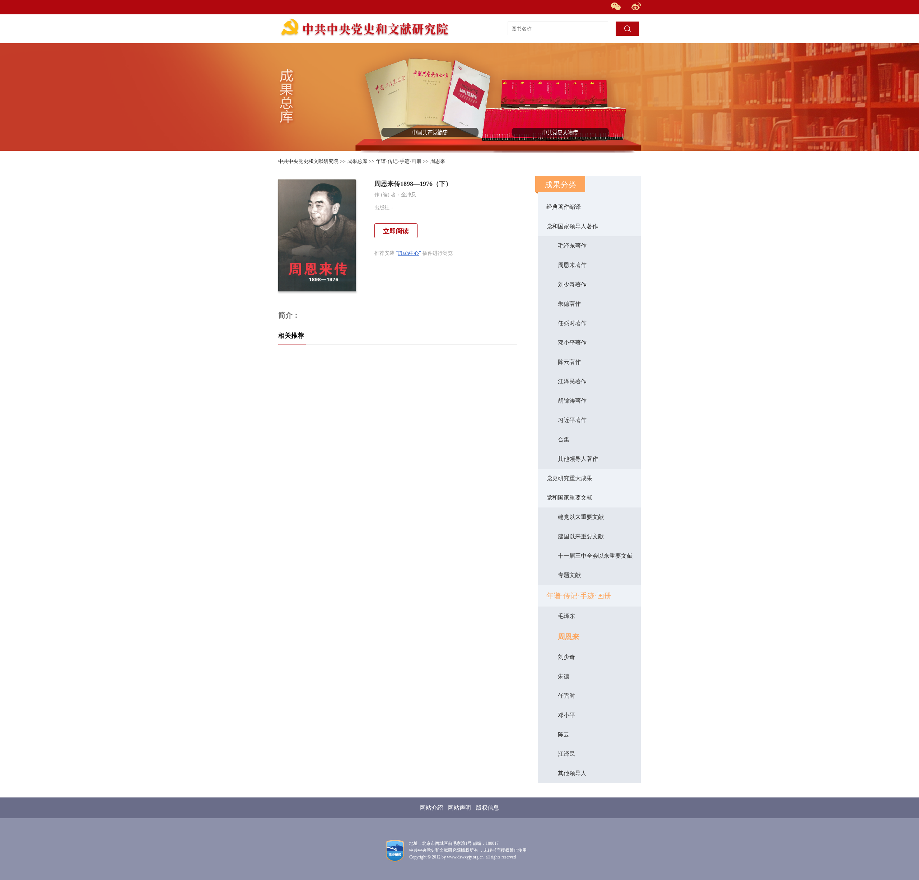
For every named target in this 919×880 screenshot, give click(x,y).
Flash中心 (408, 253)
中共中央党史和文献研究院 (308, 161)
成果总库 (357, 161)
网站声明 (459, 808)
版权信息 (487, 808)
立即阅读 (396, 231)
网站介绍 (431, 808)
